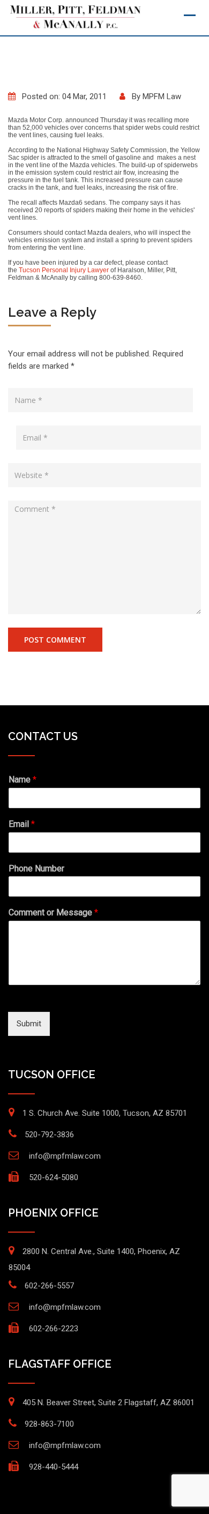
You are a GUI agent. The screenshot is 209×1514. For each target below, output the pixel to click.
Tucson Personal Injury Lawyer (64, 270)
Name (22, 779)
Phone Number (36, 868)
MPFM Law (162, 96)
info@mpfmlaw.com (65, 1156)
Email (22, 824)
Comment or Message (53, 912)
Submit (29, 1023)
